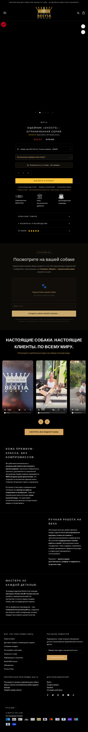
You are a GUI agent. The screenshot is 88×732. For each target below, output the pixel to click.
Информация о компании (13, 658)
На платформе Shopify (14, 716)
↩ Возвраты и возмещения (32, 223)
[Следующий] (52, 112)
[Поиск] (78, 13)
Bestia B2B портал (10, 661)
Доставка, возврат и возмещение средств (19, 643)
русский (10, 708)
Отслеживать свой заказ (13, 650)
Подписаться (57, 657)
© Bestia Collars (14, 713)
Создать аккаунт (53, 685)
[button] (33, 231)
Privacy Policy (9, 669)
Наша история (9, 639)
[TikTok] (73, 695)
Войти (49, 682)
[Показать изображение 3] (45, 112)
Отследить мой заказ (54, 690)
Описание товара (27, 216)
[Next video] (47, 421)
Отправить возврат (11, 646)
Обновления (8, 665)
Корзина (50, 687)
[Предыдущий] (35, 112)
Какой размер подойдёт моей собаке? (31, 157)
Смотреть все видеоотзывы (44, 432)
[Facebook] (47, 695)
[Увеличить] (83, 26)
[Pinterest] (63, 695)
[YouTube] (68, 695)
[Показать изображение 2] (42, 112)
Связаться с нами (10, 654)
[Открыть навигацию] (4, 13)
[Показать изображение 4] (48, 112)
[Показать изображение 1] (39, 112)
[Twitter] (53, 695)
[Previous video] (40, 421)
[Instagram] (58, 695)
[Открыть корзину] (83, 13)
